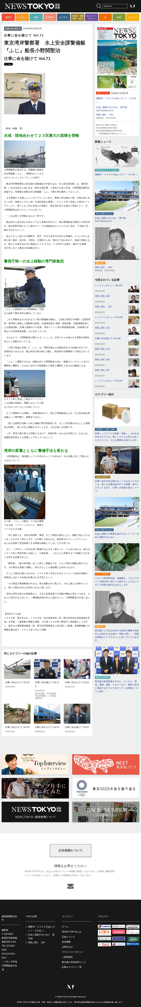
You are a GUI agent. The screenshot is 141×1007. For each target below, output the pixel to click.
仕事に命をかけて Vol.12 (47, 727)
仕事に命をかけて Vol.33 (17, 727)
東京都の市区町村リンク (74, 962)
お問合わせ (67, 947)
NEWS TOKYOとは (71, 932)
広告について (68, 937)
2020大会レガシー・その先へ (107, 170)
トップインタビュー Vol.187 (109, 285)
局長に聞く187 (102, 370)
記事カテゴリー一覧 (72, 967)
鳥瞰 (119, 17)
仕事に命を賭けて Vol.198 (107, 338)
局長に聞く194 (102, 296)
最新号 (8, 17)
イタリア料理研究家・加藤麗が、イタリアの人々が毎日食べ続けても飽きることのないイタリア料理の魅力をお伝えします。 (117, 581)
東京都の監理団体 (102, 677)
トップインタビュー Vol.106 (109, 317)
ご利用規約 (67, 957)
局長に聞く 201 (103, 306)
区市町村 (50, 17)
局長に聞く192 (102, 328)
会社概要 (66, 942)
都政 (36, 17)
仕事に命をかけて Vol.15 (17, 682)
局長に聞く (100, 263)
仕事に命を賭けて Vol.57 (77, 727)
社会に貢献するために (104, 214)
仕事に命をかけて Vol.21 (77, 682)
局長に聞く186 (102, 359)
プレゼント (133, 17)
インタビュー (22, 17)
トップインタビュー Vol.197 (109, 381)
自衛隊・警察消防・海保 (77, 17)
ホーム (65, 927)
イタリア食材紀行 (102, 574)
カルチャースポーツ (91, 17)
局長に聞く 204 (104, 115)
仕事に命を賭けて (13, 28)
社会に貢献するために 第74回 (111, 107)
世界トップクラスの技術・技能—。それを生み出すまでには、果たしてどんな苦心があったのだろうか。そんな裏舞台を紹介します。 (117, 436)
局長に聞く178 (102, 349)
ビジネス (63, 17)
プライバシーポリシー (73, 952)
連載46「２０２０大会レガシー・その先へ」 (117, 174)
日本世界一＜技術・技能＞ (106, 429)
